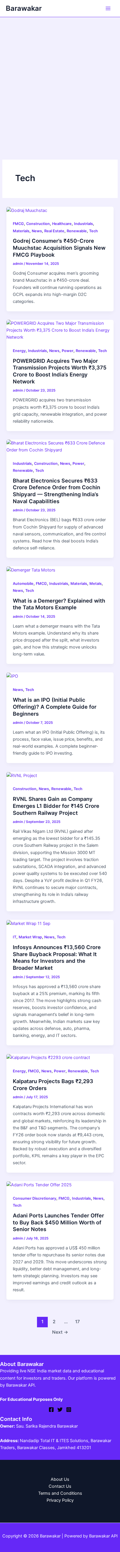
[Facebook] (51, 1409)
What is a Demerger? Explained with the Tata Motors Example (59, 604)
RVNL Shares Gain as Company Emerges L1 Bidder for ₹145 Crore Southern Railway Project (56, 806)
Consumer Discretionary (34, 1198)
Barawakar (24, 8)
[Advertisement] (60, 80)
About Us (60, 1479)
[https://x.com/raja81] (60, 1409)
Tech (93, 231)
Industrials (83, 224)
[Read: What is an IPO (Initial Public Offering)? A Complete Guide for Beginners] (12, 675)
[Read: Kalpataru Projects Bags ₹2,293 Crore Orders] (48, 1057)
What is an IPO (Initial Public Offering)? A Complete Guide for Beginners (54, 706)
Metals (95, 583)
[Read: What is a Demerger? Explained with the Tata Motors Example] (30, 569)
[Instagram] (68, 1409)
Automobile (23, 583)
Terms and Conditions (60, 1493)
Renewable (77, 231)
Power (67, 351)
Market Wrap (30, 937)
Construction (38, 224)
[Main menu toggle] (108, 8)
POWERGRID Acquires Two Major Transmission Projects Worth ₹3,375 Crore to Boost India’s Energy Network (60, 371)
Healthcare (62, 224)
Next (60, 1332)
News (37, 231)
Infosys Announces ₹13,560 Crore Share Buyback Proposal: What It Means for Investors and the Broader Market (57, 957)
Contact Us (60, 1486)
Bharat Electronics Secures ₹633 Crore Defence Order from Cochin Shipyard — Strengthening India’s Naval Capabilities (56, 490)
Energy (19, 351)
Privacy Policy (60, 1500)
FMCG (18, 224)
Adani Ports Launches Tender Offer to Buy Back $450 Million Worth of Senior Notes (58, 1222)
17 (77, 1321)
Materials (21, 231)
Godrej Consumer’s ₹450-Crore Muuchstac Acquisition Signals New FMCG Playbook (59, 247)
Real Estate (54, 231)
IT (14, 937)
